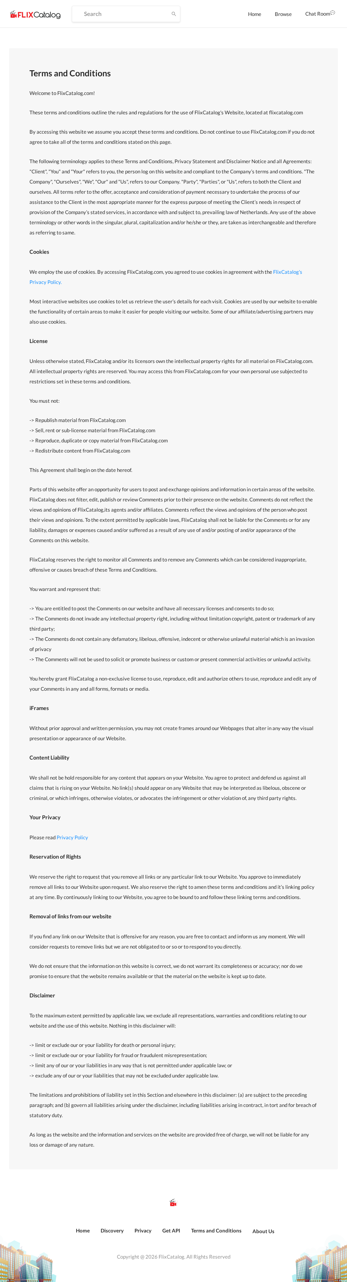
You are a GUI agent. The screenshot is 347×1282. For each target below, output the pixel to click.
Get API (171, 1230)
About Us (263, 1231)
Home (254, 14)
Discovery (112, 1230)
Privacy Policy (72, 837)
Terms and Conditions (216, 1230)
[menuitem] (255, 14)
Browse (283, 14)
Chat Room (317, 14)
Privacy (143, 1230)
